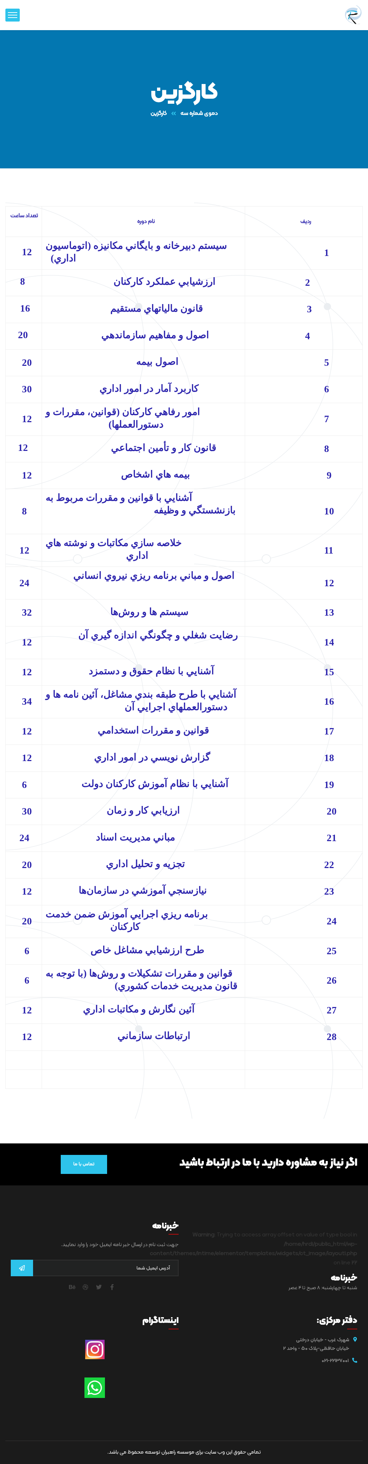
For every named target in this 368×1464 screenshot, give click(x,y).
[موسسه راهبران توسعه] (354, 15)
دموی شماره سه (199, 113)
